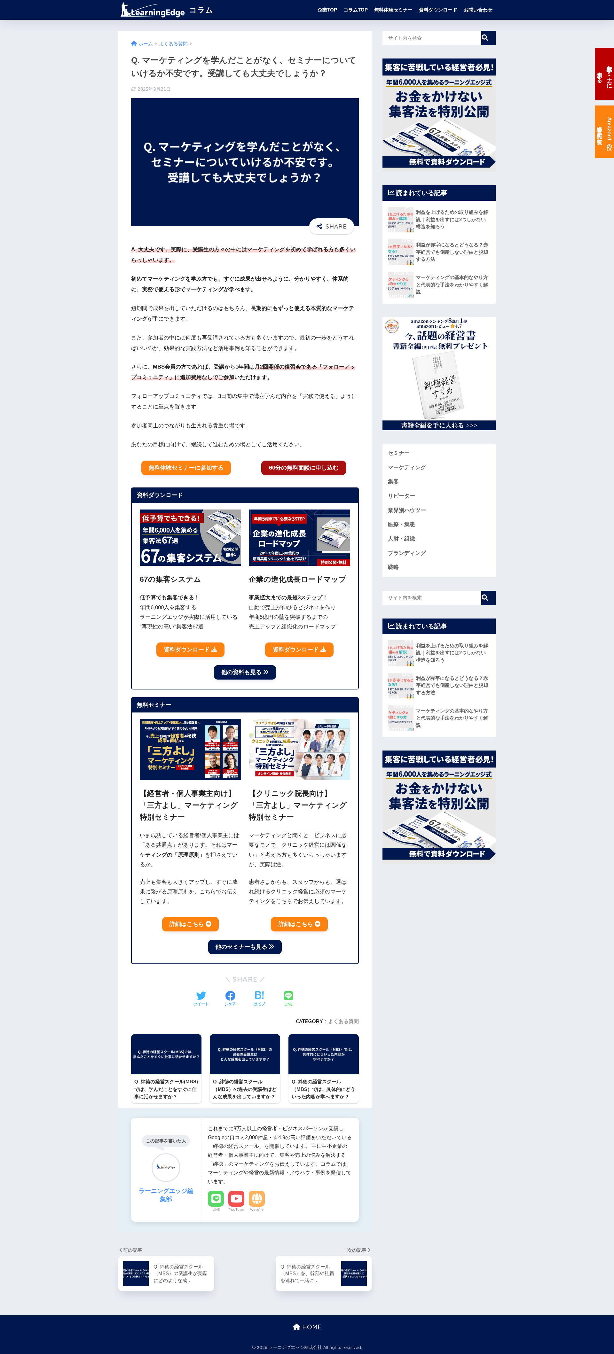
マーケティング (407, 467)
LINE (216, 1209)
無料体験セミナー (393, 9)
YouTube (236, 1209)
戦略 (393, 567)
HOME (310, 1327)
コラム (200, 9)
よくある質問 (343, 1021)
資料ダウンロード (438, 9)
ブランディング (407, 553)
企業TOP (327, 9)
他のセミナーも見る (241, 947)
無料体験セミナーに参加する (186, 467)
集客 (393, 482)
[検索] (488, 38)
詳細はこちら (186, 924)
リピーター (401, 496)
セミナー (399, 453)
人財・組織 (401, 539)
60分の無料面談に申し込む (304, 467)
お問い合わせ (478, 9)
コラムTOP (355, 9)
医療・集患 (401, 524)
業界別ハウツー (407, 510)
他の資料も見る (241, 672)
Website (257, 1209)
